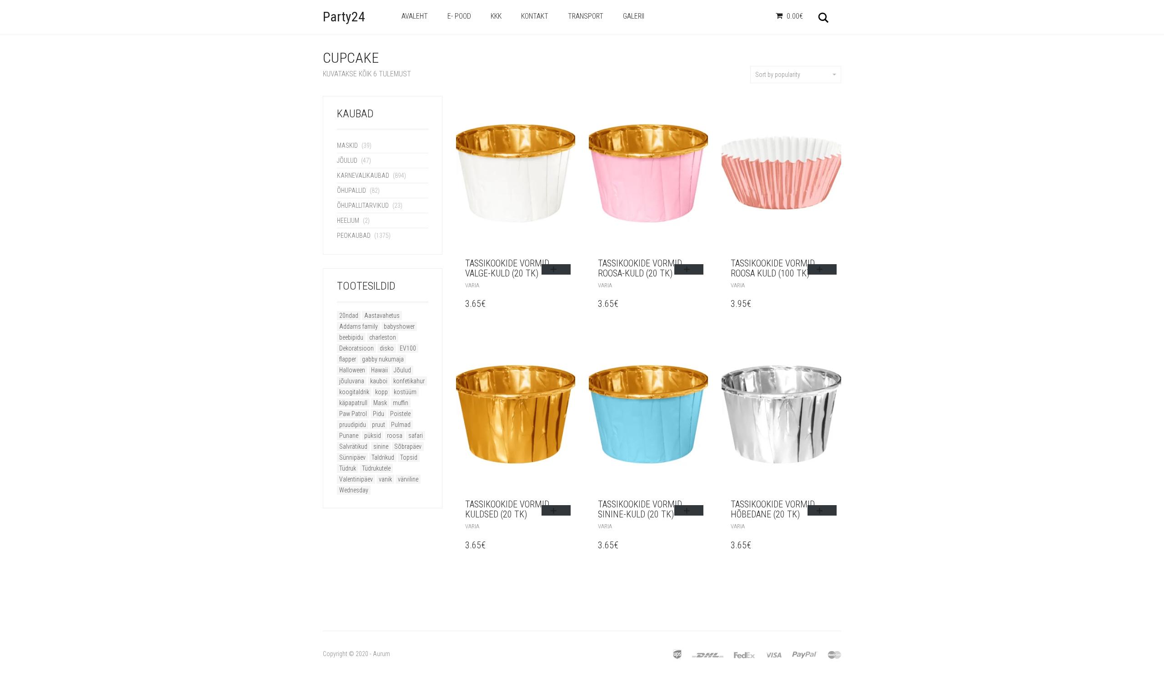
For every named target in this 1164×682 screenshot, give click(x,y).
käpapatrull (353, 402)
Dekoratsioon (356, 348)
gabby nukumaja (383, 359)
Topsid (408, 457)
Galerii (633, 16)
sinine (380, 446)
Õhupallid (351, 190)
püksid (372, 435)
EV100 (408, 348)
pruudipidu (352, 424)
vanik (385, 479)
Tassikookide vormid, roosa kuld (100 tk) (773, 268)
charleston (382, 337)
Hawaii (379, 370)
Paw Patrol (353, 413)
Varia (472, 285)
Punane (348, 435)
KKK (496, 16)
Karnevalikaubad (363, 175)
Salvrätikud (353, 446)
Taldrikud (382, 457)
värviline (408, 479)
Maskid (347, 145)
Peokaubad (354, 235)
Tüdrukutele (376, 468)
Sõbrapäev (407, 446)
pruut (378, 424)
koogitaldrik (354, 392)
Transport (585, 16)
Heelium (348, 220)
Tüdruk (347, 468)
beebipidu (351, 337)
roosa (394, 435)
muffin (400, 402)
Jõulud (347, 160)
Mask (380, 402)
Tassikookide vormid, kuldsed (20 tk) (508, 509)
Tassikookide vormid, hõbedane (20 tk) (773, 509)
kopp (381, 392)
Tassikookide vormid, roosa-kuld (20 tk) (640, 268)
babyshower (399, 326)
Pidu (378, 413)
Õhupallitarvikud (363, 205)
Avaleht (414, 16)
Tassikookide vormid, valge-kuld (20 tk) (508, 268)
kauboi (378, 381)
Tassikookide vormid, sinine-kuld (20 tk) (640, 509)
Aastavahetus (382, 315)
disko (387, 348)
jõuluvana (351, 381)
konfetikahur (409, 381)
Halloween (352, 370)
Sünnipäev (352, 457)
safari (415, 435)
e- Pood (459, 16)
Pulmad (401, 424)
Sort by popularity (777, 74)
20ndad (348, 315)
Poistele (400, 413)
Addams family (358, 326)
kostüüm (405, 392)
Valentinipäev (356, 479)
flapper (347, 359)
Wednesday (353, 490)
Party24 (344, 17)
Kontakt (534, 16)
